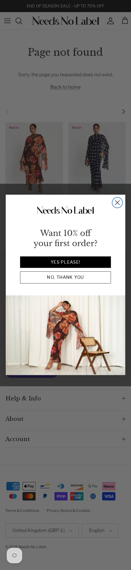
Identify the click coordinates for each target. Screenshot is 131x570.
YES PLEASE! (65, 262)
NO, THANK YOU (65, 277)
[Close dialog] (117, 203)
